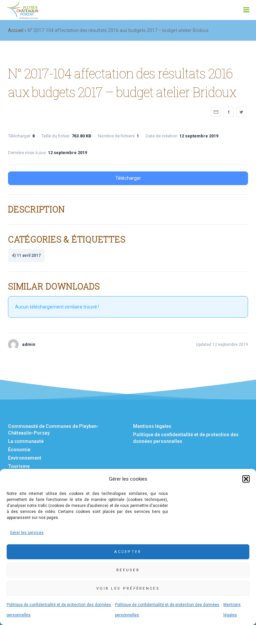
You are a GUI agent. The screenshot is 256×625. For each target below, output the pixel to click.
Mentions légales (152, 426)
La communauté (26, 441)
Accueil (15, 30)
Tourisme (19, 466)
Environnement (24, 458)
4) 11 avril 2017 (26, 255)
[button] (246, 479)
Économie (19, 449)
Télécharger (128, 178)
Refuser (128, 570)
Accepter (127, 552)
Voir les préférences (128, 588)
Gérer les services (27, 532)
